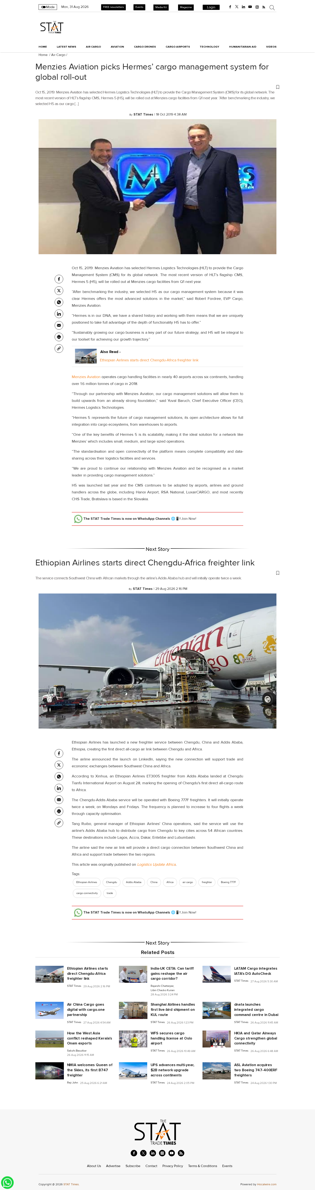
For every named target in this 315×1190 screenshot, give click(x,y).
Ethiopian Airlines (86, 882)
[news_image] (49, 974)
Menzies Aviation (86, 376)
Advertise (113, 1166)
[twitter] (236, 7)
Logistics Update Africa (156, 864)
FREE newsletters (113, 7)
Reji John (72, 1082)
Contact (151, 1166)
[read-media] (86, 360)
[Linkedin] (59, 314)
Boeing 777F (228, 882)
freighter (207, 882)
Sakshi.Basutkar (77, 1050)
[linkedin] (243, 7)
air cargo (188, 882)
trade (110, 893)
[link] (59, 348)
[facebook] (230, 7)
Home (43, 46)
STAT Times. (71, 1184)
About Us (94, 1166)
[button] (157, 86)
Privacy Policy (172, 1166)
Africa (170, 882)
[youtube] (250, 7)
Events (139, 7)
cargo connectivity (87, 893)
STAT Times (74, 986)
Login (211, 7)
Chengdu (111, 882)
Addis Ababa (133, 882)
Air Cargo (58, 55)
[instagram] (257, 7)
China (154, 882)
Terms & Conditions (202, 1166)
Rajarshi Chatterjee (162, 986)
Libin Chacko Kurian (163, 990)
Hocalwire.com (266, 1184)
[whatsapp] (59, 302)
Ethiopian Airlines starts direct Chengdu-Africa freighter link (149, 360)
